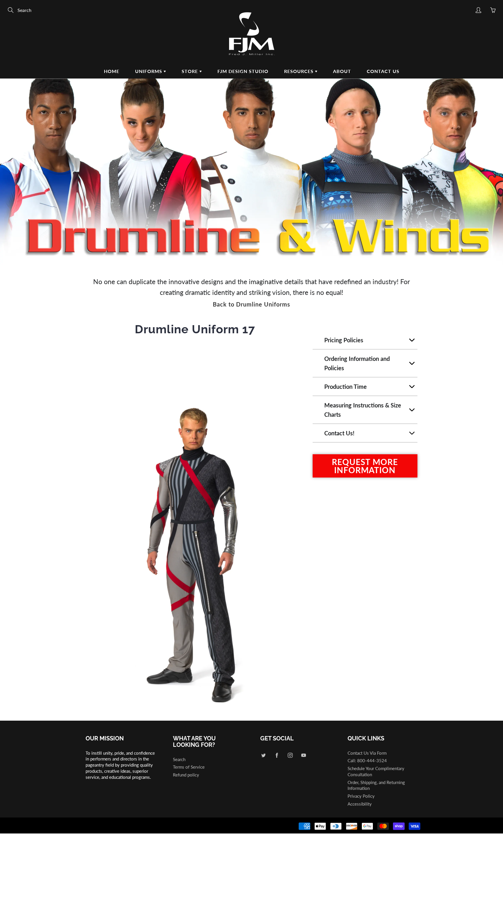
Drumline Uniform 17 (195, 329)
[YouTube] (303, 755)
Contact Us (383, 71)
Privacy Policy (361, 796)
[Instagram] (290, 755)
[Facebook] (277, 755)
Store (190, 71)
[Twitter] (263, 755)
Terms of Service (189, 767)
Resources (299, 71)
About (342, 71)
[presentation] (80, 527)
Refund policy (186, 774)
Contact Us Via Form (367, 753)
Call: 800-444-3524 (367, 760)
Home (111, 71)
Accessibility (360, 803)
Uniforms (149, 71)
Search (179, 759)
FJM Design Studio (242, 71)
